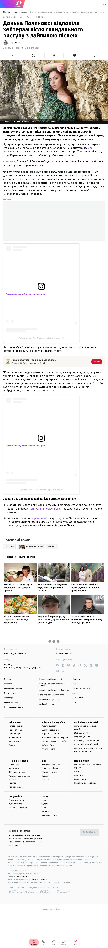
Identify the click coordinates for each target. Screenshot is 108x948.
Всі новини (15, 722)
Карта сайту (77, 698)
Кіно (43, 761)
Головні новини (16, 726)
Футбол (44, 804)
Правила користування (14, 707)
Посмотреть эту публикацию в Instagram (25, 294)
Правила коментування (48, 700)
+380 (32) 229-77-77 (24, 877)
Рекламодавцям (11, 702)
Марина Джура (16, 43)
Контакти (76, 679)
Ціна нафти (14, 764)
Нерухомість (15, 796)
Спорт (44, 796)
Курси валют (14, 768)
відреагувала (39, 518)
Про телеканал (10, 693)
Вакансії (75, 684)
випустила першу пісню (46, 508)
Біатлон (45, 811)
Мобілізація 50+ (81, 733)
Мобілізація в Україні (86, 722)
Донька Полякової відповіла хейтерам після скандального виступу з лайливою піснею (67, 12)
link (57, 665)
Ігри (74, 702)
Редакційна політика (13, 688)
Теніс (43, 807)
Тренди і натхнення (18, 807)
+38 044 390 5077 (64, 653)
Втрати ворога (48, 749)
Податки (12, 783)
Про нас (7, 679)
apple (31, 891)
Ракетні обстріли (49, 726)
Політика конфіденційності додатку (53, 690)
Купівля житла (15, 804)
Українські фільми (49, 768)
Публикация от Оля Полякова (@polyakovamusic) (41, 338)
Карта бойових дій (50, 730)
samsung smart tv (63, 891)
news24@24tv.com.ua (15, 653)
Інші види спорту (49, 815)
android (15, 891)
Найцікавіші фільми (50, 764)
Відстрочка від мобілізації (86, 744)
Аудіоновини (15, 741)
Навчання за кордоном (85, 783)
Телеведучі (9, 698)
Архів (74, 693)
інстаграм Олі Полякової (27, 48)
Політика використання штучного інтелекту (53, 685)
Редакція (8, 684)
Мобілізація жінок (82, 737)
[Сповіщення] (104, 4)
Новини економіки (19, 761)
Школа (77, 771)
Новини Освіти (82, 761)
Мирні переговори (50, 734)
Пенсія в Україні (16, 787)
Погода (12, 745)
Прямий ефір (15, 734)
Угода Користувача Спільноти (51, 695)
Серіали (45, 780)
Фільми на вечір (49, 772)
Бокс (43, 800)
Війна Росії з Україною (53, 722)
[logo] (18, 4)
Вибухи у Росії (47, 745)
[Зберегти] (95, 55)
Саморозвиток (81, 779)
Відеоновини (15, 737)
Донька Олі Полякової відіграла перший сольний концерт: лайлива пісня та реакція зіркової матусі (53, 163)
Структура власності (81, 688)
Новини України (16, 730)
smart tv (46, 891)
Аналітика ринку (16, 800)
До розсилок (89, 832)
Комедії (44, 776)
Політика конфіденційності (50, 679)
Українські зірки (20, 12)
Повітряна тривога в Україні (54, 737)
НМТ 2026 (78, 775)
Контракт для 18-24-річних (86, 740)
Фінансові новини (17, 772)
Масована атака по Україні (53, 741)
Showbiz (7, 12)
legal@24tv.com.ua (40, 879)
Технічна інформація (47, 704)
